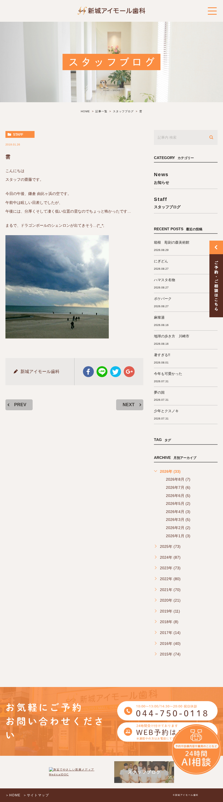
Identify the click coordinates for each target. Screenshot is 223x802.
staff (18, 134)
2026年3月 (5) (178, 519)
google (129, 371)
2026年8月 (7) (178, 479)
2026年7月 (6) (178, 487)
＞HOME (13, 795)
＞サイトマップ (36, 795)
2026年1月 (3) (178, 536)
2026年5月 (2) (178, 503)
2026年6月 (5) (178, 495)
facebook (88, 371)
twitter (115, 371)
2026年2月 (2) (178, 528)
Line (102, 371)
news (161, 178)
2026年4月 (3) (178, 511)
